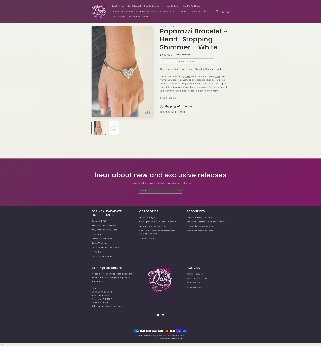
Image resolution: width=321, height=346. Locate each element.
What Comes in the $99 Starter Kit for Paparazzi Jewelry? (157, 232)
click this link (105, 273)
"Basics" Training (99, 243)
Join (132, 183)
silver (217, 76)
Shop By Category (147, 217)
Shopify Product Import (102, 256)
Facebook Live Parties (102, 238)
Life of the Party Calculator (200, 217)
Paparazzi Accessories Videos (105, 247)
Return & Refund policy (198, 278)
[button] (153, 6)
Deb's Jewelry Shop (102, 291)
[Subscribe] (180, 191)
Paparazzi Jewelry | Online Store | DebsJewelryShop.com (163, 336)
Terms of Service (195, 274)
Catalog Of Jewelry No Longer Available (157, 222)
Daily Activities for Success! (104, 230)
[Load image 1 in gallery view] (99, 128)
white (187, 76)
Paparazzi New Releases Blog (152, 226)
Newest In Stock (146, 238)
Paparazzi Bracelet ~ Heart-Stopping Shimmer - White (194, 69)
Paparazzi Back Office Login (200, 230)
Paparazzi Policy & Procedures (201, 226)
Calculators (97, 234)
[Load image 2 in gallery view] (114, 128)
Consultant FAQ (99, 221)
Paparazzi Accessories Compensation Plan (207, 222)
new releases (184, 183)
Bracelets (171, 98)
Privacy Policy (193, 283)
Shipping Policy (194, 287)
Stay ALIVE (96, 252)
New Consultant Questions (104, 225)
